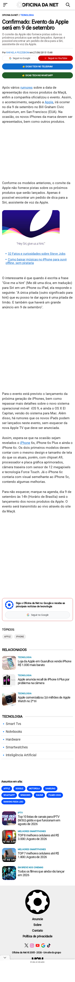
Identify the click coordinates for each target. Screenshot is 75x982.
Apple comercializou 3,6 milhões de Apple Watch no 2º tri (44, 699)
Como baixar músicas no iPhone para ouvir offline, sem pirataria (36, 261)
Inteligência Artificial (21, 755)
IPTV (20, 812)
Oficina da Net (10, 15)
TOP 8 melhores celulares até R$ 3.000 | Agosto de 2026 (38, 837)
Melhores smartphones (32, 831)
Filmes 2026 (54, 795)
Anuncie (37, 919)
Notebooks (14, 731)
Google (19, 788)
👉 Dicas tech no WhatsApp (37, 75)
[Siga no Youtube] (37, 945)
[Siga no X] (26, 945)
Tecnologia (26, 15)
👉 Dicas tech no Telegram (37, 66)
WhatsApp (9, 795)
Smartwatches (17, 747)
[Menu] (6, 5)
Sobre (37, 925)
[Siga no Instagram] (32, 945)
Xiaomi (39, 795)
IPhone (20, 636)
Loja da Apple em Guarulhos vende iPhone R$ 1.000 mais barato (44, 663)
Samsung (50, 788)
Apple (49, 102)
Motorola (34, 788)
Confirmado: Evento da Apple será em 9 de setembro (35, 25)
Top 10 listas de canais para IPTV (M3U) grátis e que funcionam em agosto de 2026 (39, 820)
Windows (25, 795)
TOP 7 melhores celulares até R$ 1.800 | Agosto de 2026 (38, 855)
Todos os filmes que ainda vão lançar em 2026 (41, 873)
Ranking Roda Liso (13, 802)
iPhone (25, 443)
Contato (37, 930)
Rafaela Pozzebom (17, 52)
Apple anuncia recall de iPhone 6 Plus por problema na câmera (43, 681)
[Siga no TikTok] (49, 945)
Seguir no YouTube (57, 58)
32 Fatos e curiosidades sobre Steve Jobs (36, 253)
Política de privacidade (37, 936)
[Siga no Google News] (43, 945)
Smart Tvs (13, 724)
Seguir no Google (21, 58)
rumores (26, 88)
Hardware (13, 739)
